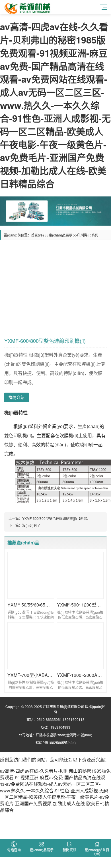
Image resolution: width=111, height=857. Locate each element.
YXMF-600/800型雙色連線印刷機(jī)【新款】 (56, 518)
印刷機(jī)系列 (87, 234)
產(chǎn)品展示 (60, 234)
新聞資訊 (69, 849)
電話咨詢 (14, 849)
